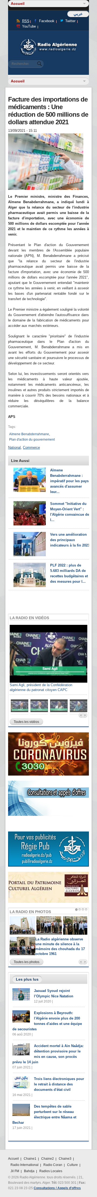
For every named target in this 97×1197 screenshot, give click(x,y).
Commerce (31, 447)
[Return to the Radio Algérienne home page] (48, 40)
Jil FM (15, 1171)
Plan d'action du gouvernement (32, 439)
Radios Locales (50, 1171)
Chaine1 (30, 1159)
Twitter (70, 21)
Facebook (46, 21)
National (14, 447)
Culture (72, 1165)
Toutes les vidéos (26, 722)
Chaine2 (47, 1159)
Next (85, 715)
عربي (78, 13)
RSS (25, 21)
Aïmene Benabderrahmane (29, 434)
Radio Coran (52, 1165)
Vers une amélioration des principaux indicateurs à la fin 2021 (70, 539)
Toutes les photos (26, 962)
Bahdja (29, 1171)
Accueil (13, 1159)
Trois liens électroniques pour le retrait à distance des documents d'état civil (59, 1084)
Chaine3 (65, 1159)
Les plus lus (27, 979)
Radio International (25, 1165)
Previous (81, 715)
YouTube (29, 26)
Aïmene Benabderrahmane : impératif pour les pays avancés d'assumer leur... (69, 481)
